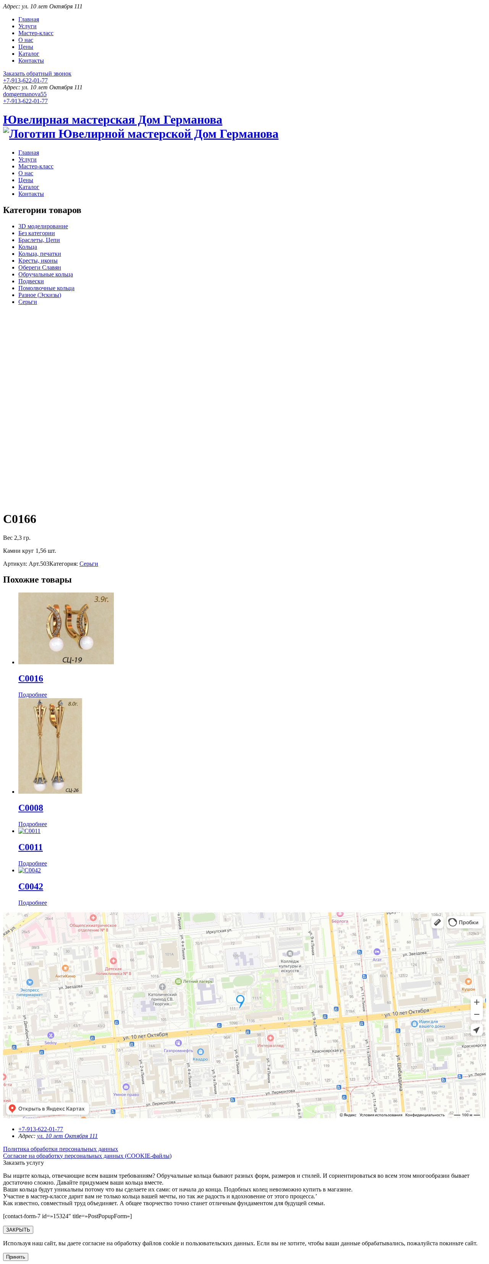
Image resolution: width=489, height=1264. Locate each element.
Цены (25, 47)
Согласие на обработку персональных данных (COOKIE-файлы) (87, 1156)
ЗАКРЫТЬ (18, 1230)
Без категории (36, 233)
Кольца (27, 247)
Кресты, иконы (38, 260)
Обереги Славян (39, 267)
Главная (28, 19)
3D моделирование (43, 226)
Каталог (28, 53)
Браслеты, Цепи (39, 240)
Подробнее (32, 694)
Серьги (27, 302)
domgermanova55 (25, 94)
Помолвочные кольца (46, 288)
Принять (15, 1257)
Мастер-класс (35, 33)
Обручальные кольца (45, 274)
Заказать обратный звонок (37, 73)
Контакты (31, 60)
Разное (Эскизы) (39, 295)
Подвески (31, 281)
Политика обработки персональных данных (60, 1149)
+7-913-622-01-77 (25, 80)
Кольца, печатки (39, 253)
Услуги (27, 26)
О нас (25, 40)
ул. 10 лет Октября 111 (67, 1136)
